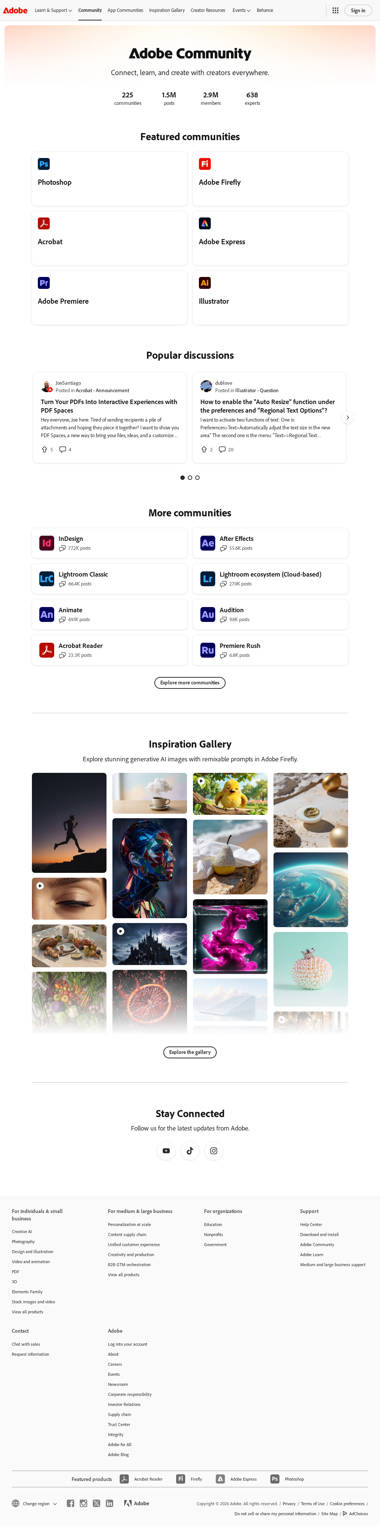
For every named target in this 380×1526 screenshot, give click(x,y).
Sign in (358, 10)
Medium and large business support (333, 1264)
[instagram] (83, 1503)
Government (215, 1244)
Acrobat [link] (84, 390)
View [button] (92, 864)
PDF (15, 1271)
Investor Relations (124, 1404)
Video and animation (31, 1261)
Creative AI (22, 1231)
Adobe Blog (118, 1454)
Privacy (289, 1503)
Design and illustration (32, 1251)
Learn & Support (51, 10)
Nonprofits (213, 1234)
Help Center (311, 1224)
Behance (265, 10)
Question (269, 390)
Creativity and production (131, 1254)
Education (213, 1224)
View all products (27, 1311)
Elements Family (27, 1291)
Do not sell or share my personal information (275, 1513)
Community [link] (90, 10)
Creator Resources (208, 10)
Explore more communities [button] (190, 682)
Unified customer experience (134, 1244)
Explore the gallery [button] (190, 1052)
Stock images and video (33, 1301)
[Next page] (348, 417)
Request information (30, 1354)
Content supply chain (127, 1234)
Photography (23, 1241)
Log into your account (127, 1344)
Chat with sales (26, 1344)
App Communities (125, 10)
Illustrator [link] (245, 390)
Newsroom (118, 1384)
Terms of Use (313, 1503)
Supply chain (119, 1414)
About (113, 1354)
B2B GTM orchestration (129, 1264)
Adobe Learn (311, 1254)
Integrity (116, 1434)
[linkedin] (109, 1503)
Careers (115, 1364)
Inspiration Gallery (167, 10)
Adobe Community (317, 1244)
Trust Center (119, 1424)
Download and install (319, 1234)
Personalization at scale (129, 1224)
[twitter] (96, 1503)
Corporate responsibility (130, 1394)
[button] (335, 10)
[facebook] (70, 1503)
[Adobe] (15, 10)
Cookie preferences (347, 1503)
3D (14, 1281)
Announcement (112, 390)
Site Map (329, 1513)
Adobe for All (119, 1444)
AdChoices (358, 1513)
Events (239, 10)
